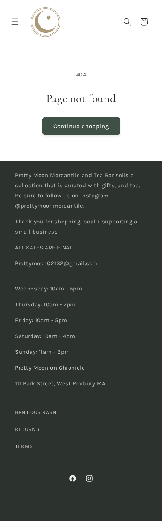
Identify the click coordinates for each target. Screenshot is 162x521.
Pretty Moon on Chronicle (50, 367)
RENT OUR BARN (36, 412)
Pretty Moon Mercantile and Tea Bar (68, 514)
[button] (15, 22)
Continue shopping (81, 126)
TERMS (24, 446)
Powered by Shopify (129, 514)
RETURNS (27, 429)
